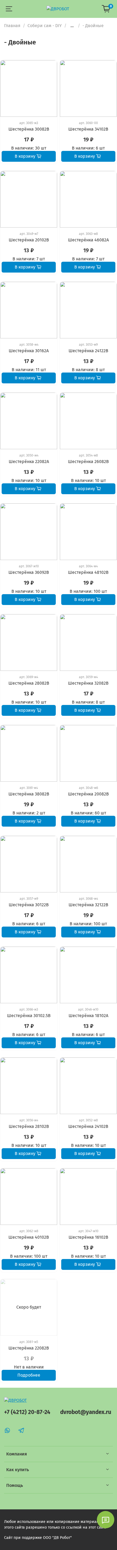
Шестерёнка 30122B (29, 904)
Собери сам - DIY (44, 25)
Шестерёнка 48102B (88, 572)
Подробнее (28, 1375)
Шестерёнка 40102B (28, 1237)
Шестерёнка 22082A (29, 461)
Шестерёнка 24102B (88, 1126)
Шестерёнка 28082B (28, 683)
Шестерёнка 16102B (88, 1237)
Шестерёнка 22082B (28, 1348)
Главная (12, 25)
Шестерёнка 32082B (88, 683)
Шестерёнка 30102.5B (29, 1015)
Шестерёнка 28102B (29, 1126)
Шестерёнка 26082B (88, 461)
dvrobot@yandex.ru (85, 1412)
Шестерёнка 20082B (88, 794)
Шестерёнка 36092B (28, 572)
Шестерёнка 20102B (29, 239)
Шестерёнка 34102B (88, 129)
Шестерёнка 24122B (88, 350)
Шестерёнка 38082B (28, 794)
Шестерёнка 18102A (88, 1015)
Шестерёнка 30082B (28, 129)
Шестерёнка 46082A (88, 239)
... (72, 25)
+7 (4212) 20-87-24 (27, 1412)
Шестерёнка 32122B (88, 904)
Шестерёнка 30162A (29, 350)
